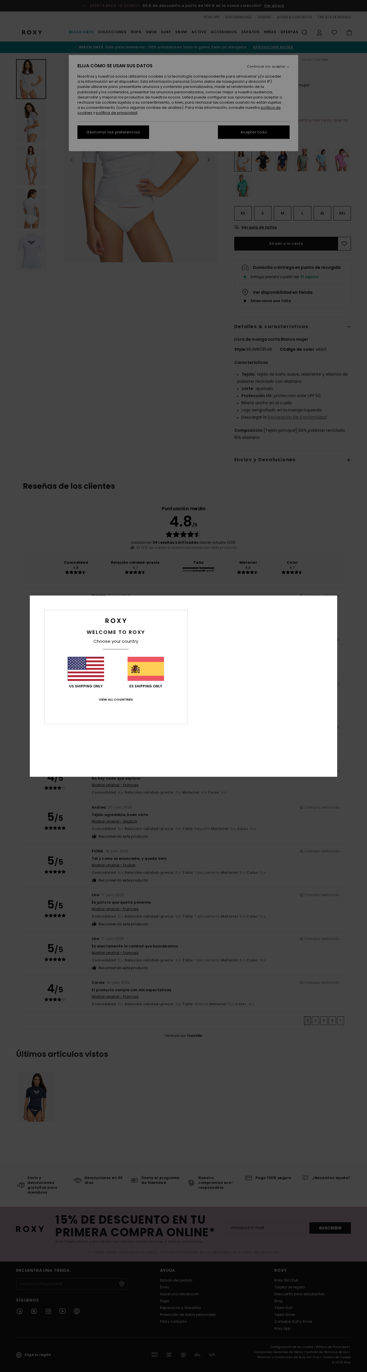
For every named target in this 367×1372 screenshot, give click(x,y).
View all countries (116, 699)
